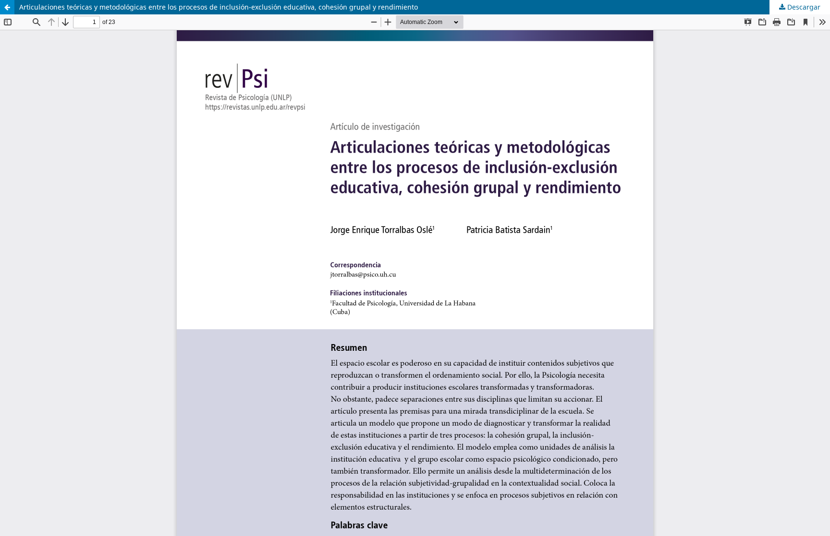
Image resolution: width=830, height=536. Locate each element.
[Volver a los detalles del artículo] (7, 7)
